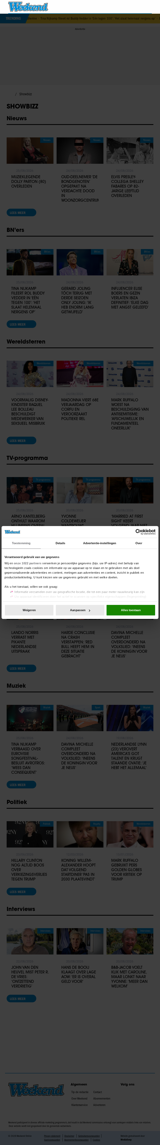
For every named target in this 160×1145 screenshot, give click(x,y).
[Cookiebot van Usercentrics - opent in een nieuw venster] (138, 532)
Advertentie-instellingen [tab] (99, 543)
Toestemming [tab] (21, 543)
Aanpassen (77, 610)
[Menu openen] (126, 6)
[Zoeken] (149, 7)
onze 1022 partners (28, 563)
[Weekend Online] (28, 7)
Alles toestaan (130, 610)
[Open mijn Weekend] (137, 6)
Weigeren (29, 610)
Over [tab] (138, 543)
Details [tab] (60, 543)
